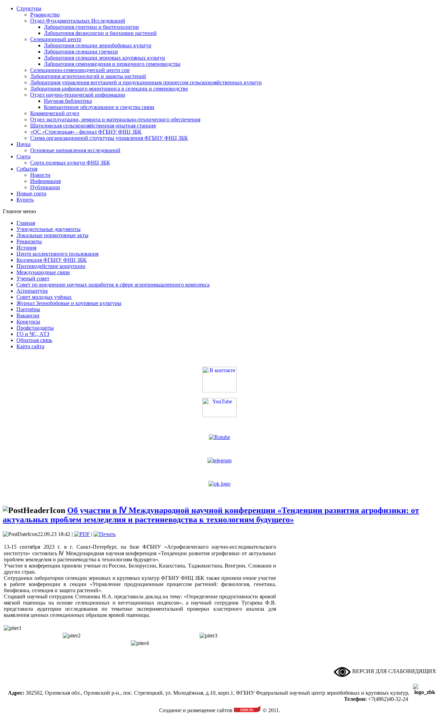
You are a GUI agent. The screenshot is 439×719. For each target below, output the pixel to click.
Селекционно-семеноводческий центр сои (80, 70)
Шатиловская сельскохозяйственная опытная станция (93, 126)
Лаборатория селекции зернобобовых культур (97, 45)
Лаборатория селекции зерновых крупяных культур (104, 58)
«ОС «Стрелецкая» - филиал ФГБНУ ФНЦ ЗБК (86, 132)
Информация (45, 181)
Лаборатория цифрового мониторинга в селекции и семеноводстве (109, 89)
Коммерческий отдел (54, 113)
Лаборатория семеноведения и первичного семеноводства (112, 64)
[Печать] (105, 534)
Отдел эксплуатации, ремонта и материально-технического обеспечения (115, 119)
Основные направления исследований (75, 150)
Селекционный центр (55, 39)
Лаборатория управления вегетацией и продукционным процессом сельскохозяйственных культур (146, 82)
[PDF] (82, 534)
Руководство (45, 14)
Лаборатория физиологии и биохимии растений (100, 33)
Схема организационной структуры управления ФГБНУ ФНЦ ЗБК (109, 138)
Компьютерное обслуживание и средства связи (99, 107)
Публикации (45, 187)
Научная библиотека (68, 101)
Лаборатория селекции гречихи (81, 51)
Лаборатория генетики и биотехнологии (91, 27)
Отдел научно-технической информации (77, 95)
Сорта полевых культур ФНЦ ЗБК (70, 163)
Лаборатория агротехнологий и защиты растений (88, 76)
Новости (40, 175)
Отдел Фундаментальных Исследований (77, 21)
